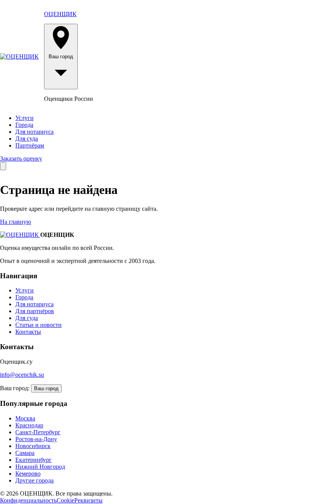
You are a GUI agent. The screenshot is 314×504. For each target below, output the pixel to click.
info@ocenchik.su (22, 374)
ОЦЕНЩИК (60, 14)
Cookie (65, 500)
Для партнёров (34, 311)
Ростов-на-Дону (36, 439)
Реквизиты (88, 500)
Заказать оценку (21, 158)
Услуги (24, 118)
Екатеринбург (33, 459)
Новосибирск (33, 446)
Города (24, 124)
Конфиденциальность (28, 500)
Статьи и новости (38, 325)
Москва (25, 418)
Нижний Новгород (40, 466)
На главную (15, 221)
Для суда (26, 138)
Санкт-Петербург (38, 432)
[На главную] (19, 56)
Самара (24, 453)
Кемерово (28, 473)
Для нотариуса (34, 131)
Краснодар (29, 425)
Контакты (28, 331)
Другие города (34, 480)
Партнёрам (29, 145)
